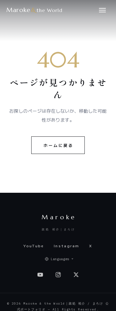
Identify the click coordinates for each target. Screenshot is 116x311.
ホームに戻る (58, 145)
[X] (76, 274)
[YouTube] (40, 274)
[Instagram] (58, 274)
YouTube (34, 245)
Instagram (66, 245)
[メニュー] (102, 9)
